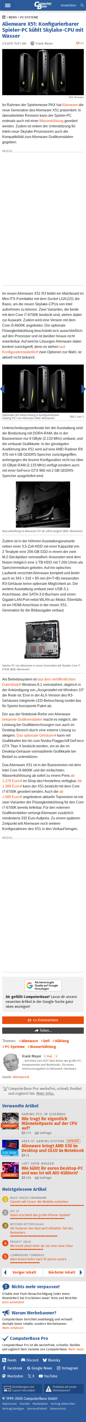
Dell (46, 1041)
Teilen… (45, 1030)
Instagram (70, 1368)
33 (27, 1155)
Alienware (70, 105)
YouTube (50, 1376)
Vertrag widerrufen (63, 1403)
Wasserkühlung (51, 121)
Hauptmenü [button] (7, 5)
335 (28, 1178)
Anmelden (68, 5)
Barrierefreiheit (37, 1408)
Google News (42, 1368)
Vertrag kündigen (13, 1408)
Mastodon (15, 1376)
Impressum (9, 1403)
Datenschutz (58, 1408)
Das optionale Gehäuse (35, 735)
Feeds (12, 1360)
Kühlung (62, 1041)
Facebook (14, 1368)
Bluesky (54, 1360)
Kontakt (25, 1403)
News (13, 17)
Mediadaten (40, 1403)
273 (28, 1133)
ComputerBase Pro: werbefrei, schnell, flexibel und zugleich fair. (44, 1091)
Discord (32, 1360)
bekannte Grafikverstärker (22, 719)
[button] (82, 5)
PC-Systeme (29, 17)
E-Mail (48, 1056)
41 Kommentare (44, 1020)
